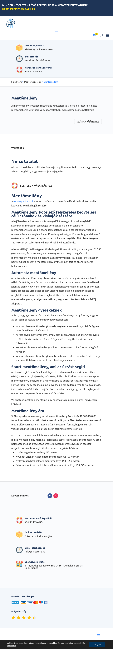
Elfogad (97, 644)
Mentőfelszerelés (32, 81)
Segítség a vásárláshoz (88, 121)
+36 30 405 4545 (34, 71)
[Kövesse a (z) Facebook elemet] (50, 495)
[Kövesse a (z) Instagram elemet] (55, 495)
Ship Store (16, 81)
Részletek (11, 646)
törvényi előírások (23, 201)
